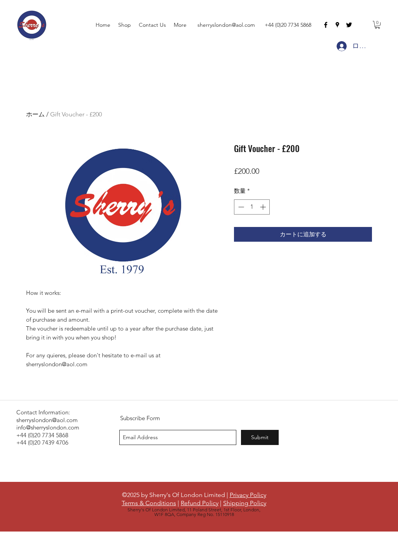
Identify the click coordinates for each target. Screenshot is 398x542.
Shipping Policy (244, 503)
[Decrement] (240, 207)
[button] (377, 25)
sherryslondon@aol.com (226, 24)
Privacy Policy (248, 495)
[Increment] (263, 207)
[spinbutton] (252, 207)
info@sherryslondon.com (47, 427)
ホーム (35, 114)
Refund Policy (199, 503)
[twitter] (349, 25)
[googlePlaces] (337, 25)
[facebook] (326, 25)
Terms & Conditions (149, 503)
